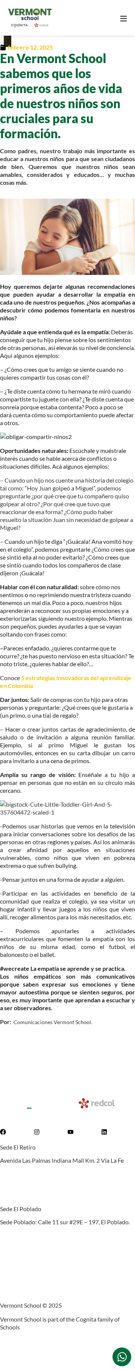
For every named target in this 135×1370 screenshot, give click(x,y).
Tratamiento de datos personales (42, 1277)
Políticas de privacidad (29, 1263)
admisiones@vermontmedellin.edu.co (48, 1188)
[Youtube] (71, 1132)
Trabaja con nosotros (27, 1249)
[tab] (121, 1356)
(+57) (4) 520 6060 (24, 1174)
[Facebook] (3, 1132)
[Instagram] (37, 1132)
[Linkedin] (104, 1132)
